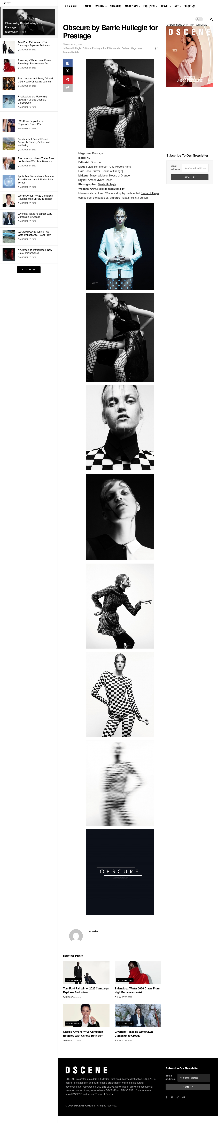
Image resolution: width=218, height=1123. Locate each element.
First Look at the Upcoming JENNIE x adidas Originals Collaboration (32, 99)
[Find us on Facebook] (166, 1097)
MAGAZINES (131, 6)
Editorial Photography (94, 48)
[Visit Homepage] (71, 6)
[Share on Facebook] (68, 63)
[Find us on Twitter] (171, 1097)
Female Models (71, 51)
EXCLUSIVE (149, 6)
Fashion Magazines (132, 48)
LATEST (87, 6)
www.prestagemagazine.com (107, 189)
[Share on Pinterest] (68, 79)
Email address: (176, 167)
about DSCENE (74, 1094)
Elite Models (113, 48)
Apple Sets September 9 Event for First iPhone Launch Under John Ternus (36, 179)
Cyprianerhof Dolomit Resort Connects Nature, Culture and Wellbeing (34, 142)
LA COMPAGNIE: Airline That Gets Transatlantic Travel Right (34, 233)
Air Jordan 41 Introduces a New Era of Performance (35, 251)
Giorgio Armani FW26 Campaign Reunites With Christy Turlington (35, 197)
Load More (28, 269)
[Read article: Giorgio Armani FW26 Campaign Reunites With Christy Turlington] (86, 1015)
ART (176, 6)
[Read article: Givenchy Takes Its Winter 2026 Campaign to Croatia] (138, 1015)
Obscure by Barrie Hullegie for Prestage (23, 25)
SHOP (187, 6)
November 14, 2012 (72, 44)
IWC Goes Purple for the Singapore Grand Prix (31, 122)
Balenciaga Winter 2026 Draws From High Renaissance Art (34, 62)
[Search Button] (211, 19)
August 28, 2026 (73, 997)
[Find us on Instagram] (178, 1097)
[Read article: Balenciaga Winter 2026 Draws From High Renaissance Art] (138, 972)
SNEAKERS (115, 6)
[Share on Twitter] (68, 71)
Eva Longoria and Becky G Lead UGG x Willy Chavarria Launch (35, 80)
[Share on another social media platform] (68, 88)
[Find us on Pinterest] (194, 6)
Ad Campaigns (73, 980)
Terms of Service (104, 1094)
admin (93, 931)
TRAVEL (165, 6)
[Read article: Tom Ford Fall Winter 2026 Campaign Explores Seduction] (86, 972)
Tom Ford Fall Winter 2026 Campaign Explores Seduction (34, 44)
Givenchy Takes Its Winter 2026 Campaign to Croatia (35, 215)
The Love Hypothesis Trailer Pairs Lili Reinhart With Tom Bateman (36, 160)
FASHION (99, 6)
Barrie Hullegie (73, 48)
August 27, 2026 (73, 1040)
